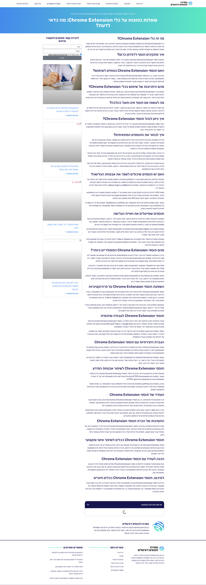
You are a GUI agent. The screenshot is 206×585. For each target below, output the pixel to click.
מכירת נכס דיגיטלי (73, 3)
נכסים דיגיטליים (112, 3)
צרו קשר (37, 3)
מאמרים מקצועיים (53, 3)
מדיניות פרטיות (22, 3)
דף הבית (139, 3)
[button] (88, 505)
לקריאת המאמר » (71, 115)
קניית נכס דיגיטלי (93, 3)
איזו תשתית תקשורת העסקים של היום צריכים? (66, 578)
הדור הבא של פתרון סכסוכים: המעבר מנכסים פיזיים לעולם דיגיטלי (65, 286)
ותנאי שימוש (52, 55)
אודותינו (127, 3)
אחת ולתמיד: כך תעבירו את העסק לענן (69, 567)
